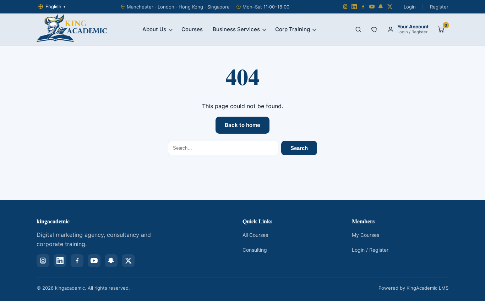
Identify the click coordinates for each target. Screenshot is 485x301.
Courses (192, 29)
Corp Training (292, 29)
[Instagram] (345, 6)
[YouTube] (372, 6)
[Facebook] (363, 6)
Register (439, 7)
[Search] (358, 29)
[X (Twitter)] (389, 6)
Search (299, 148)
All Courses (255, 235)
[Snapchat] (380, 6)
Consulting (255, 250)
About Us (154, 29)
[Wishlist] (374, 29)
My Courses (365, 235)
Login (410, 7)
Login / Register (370, 250)
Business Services (236, 29)
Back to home (242, 125)
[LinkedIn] (354, 6)
